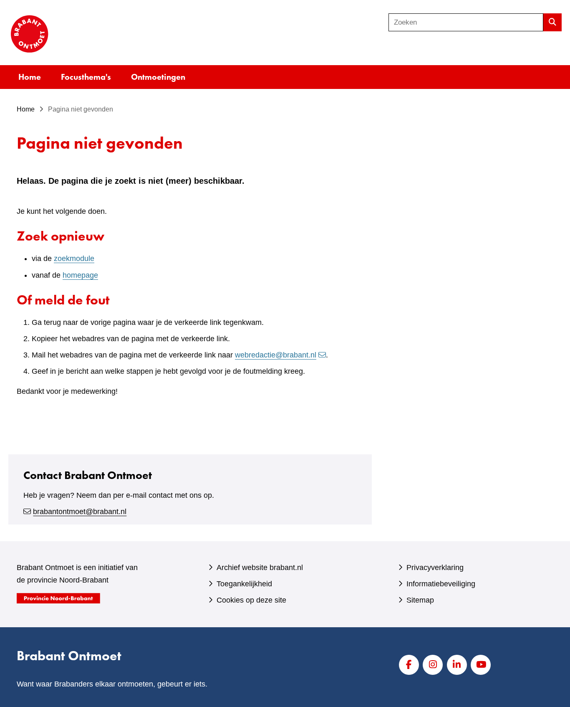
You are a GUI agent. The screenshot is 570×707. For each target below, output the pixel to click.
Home (29, 76)
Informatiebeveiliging (440, 584)
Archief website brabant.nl (260, 567)
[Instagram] (433, 665)
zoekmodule (74, 258)
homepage (80, 275)
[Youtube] (481, 665)
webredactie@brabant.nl (275, 355)
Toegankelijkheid (244, 584)
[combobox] (465, 22)
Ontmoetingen (158, 76)
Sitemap (420, 600)
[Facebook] (409, 665)
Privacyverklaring (435, 567)
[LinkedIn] (457, 665)
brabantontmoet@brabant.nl (79, 511)
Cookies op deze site (251, 600)
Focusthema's (86, 76)
